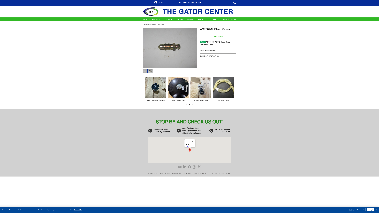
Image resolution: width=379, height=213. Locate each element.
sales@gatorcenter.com (191, 130)
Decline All (360, 210)
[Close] (376, 209)
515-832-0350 (224, 129)
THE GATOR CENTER (198, 11)
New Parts (161, 24)
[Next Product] (236, 87)
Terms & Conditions (199, 173)
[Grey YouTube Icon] (180, 167)
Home (146, 24)
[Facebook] (189, 167)
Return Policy (187, 173)
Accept (370, 210)
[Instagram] (194, 167)
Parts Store (152, 24)
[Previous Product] (142, 87)
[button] (235, 2)
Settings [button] (351, 210)
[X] (199, 167)
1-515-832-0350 (194, 2)
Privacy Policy (176, 173)
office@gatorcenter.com (191, 133)
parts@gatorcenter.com (191, 128)
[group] (189, 89)
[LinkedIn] (185, 167)
